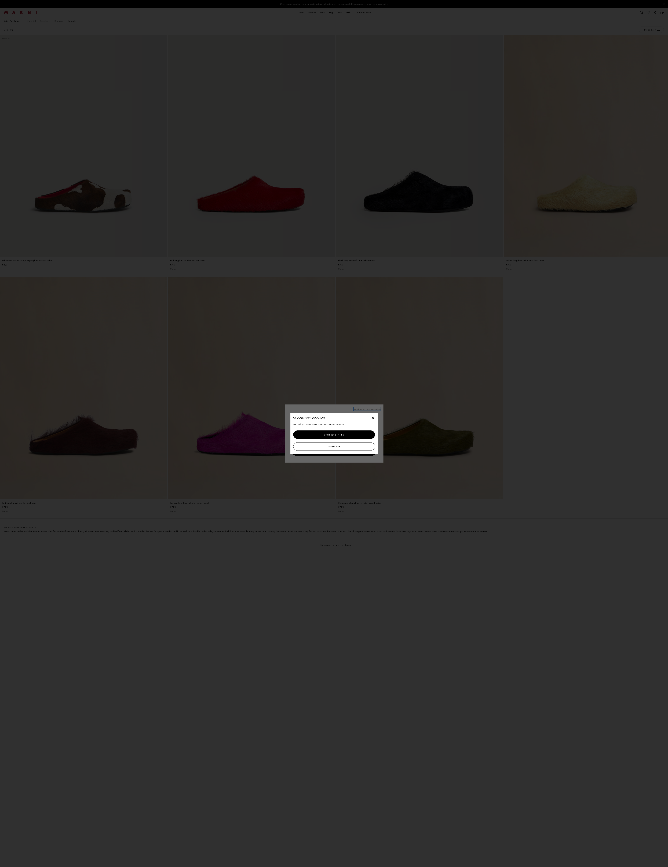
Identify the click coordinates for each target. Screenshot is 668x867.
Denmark (334, 446)
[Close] (373, 418)
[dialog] (334, 433)
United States (334, 434)
